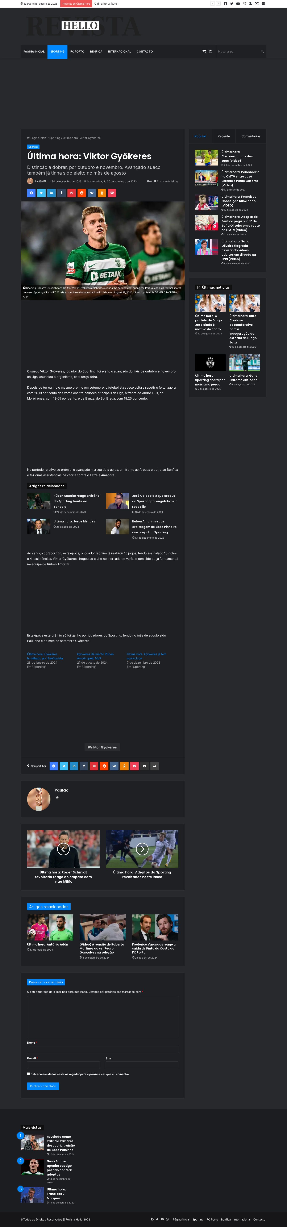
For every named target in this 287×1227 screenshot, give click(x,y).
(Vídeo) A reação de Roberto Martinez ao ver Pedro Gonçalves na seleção (102, 948)
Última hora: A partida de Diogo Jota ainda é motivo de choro (208, 322)
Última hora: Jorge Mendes (74, 521)
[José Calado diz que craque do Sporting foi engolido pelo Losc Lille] (117, 501)
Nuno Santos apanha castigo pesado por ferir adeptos (59, 1168)
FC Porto (77, 51)
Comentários (251, 136)
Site (108, 1058)
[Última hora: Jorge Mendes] (38, 526)
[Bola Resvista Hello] (83, 26)
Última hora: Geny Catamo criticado (243, 377)
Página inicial (34, 51)
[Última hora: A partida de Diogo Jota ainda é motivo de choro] (210, 303)
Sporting (57, 51)
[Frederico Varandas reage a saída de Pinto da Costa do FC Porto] (155, 927)
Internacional (119, 51)
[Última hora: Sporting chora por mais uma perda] (210, 363)
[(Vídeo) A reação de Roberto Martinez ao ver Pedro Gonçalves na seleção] (103, 927)
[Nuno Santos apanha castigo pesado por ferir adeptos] (32, 1167)
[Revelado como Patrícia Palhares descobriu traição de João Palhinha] (32, 1142)
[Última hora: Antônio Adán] (50, 927)
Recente (224, 136)
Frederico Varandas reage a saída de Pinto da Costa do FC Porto (154, 948)
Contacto (145, 51)
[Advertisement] (143, 93)
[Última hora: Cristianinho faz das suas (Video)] (206, 158)
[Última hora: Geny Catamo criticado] (244, 363)
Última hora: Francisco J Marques (56, 1193)
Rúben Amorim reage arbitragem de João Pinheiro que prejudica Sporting (154, 526)
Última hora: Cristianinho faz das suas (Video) (237, 156)
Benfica (96, 51)
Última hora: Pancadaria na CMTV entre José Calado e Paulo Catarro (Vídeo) (240, 178)
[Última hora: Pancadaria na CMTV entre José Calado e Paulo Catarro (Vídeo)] (206, 178)
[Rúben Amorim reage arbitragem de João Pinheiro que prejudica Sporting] (117, 526)
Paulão (39, 181)
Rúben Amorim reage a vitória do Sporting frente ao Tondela (77, 501)
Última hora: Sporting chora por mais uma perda (210, 380)
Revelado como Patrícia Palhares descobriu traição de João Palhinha (61, 1143)
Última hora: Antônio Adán (47, 944)
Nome (32, 1042)
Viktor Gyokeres (103, 747)
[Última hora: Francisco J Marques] (32, 1195)
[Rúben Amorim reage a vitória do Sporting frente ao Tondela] (38, 501)
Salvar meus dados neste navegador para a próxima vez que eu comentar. (80, 1074)
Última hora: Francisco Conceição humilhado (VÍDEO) (239, 201)
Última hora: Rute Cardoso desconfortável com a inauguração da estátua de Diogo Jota (151, 3)
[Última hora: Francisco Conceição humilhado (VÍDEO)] (206, 202)
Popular (200, 136)
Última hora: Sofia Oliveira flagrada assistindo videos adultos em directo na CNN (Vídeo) (238, 250)
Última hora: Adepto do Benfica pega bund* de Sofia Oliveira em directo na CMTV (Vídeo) (240, 223)
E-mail (32, 1058)
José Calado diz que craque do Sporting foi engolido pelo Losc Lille (155, 501)
